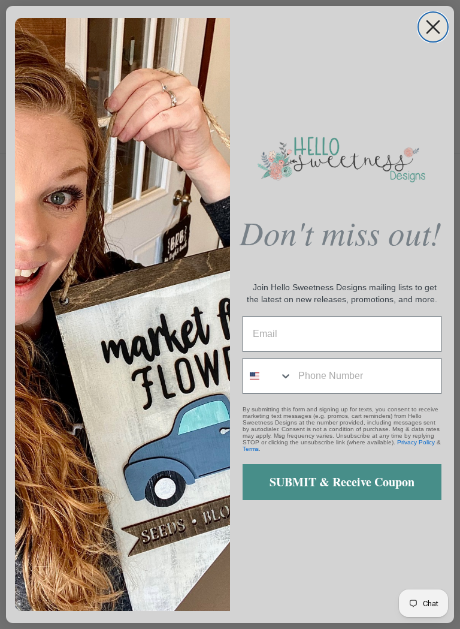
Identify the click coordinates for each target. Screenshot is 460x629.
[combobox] (267, 376)
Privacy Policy (416, 442)
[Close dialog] (433, 27)
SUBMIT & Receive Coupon (342, 481)
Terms (251, 449)
